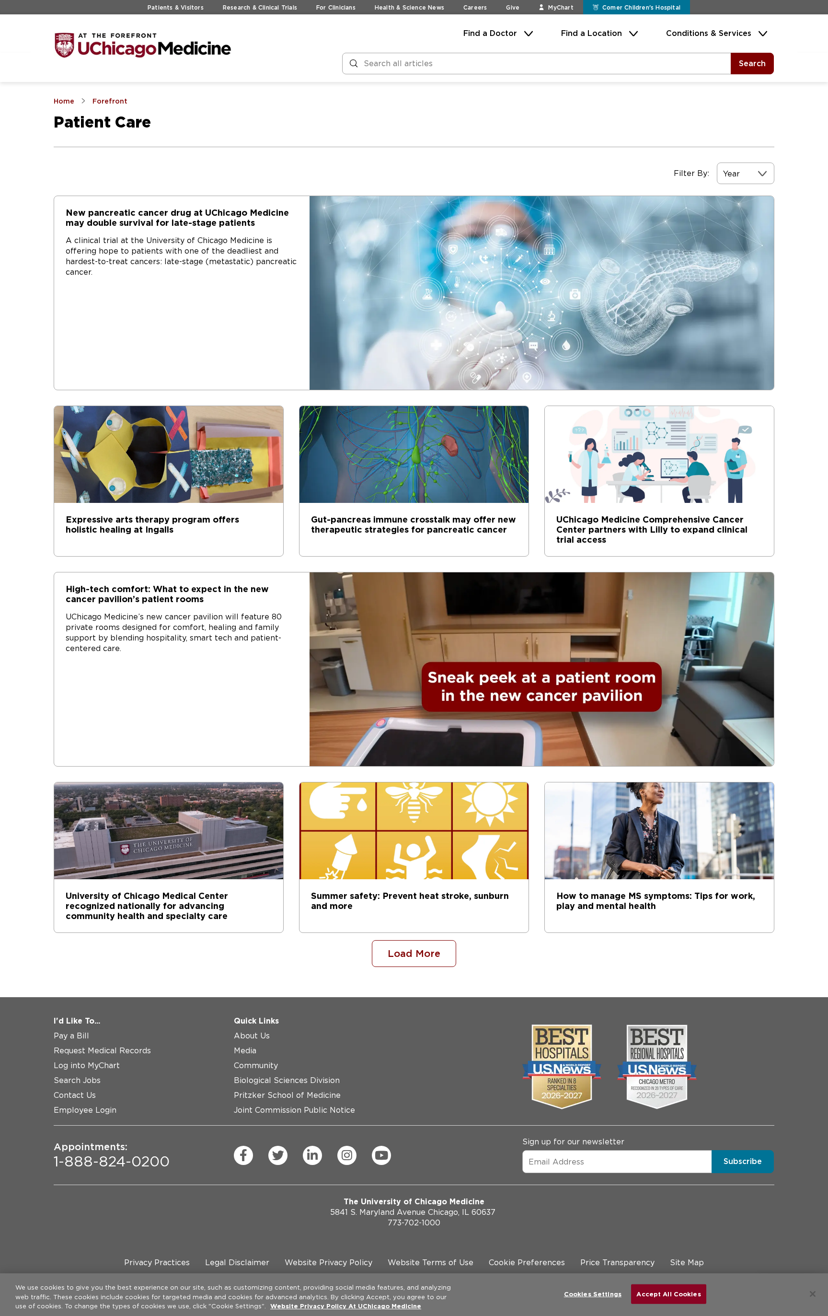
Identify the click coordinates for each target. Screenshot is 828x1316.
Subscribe (743, 1161)
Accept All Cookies (668, 1293)
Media (245, 1050)
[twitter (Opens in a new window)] (278, 1155)
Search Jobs (77, 1080)
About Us (252, 1035)
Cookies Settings (592, 1293)
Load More (414, 953)
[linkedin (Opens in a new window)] (312, 1155)
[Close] (812, 1293)
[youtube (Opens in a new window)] (381, 1155)
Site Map (687, 1262)
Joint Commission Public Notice (294, 1110)
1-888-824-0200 (112, 1155)
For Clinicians (336, 7)
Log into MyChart (87, 1065)
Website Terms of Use (430, 1262)
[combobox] (724, 173)
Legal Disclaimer (237, 1262)
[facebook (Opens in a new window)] (243, 1155)
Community (256, 1065)
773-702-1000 (414, 1222)
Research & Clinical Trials (260, 7)
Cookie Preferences (527, 1262)
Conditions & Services (708, 33)
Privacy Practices (157, 1262)
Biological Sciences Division (287, 1080)
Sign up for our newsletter (573, 1141)
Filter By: (691, 173)
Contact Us (75, 1095)
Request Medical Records (102, 1050)
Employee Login (85, 1110)
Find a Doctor (490, 33)
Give (512, 7)
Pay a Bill (71, 1035)
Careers (475, 7)
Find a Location (591, 33)
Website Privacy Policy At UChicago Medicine (345, 1306)
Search (752, 63)
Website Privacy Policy (328, 1262)
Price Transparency (617, 1262)
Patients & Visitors (176, 7)
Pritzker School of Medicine (287, 1095)
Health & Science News (409, 7)
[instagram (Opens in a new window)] (346, 1155)
